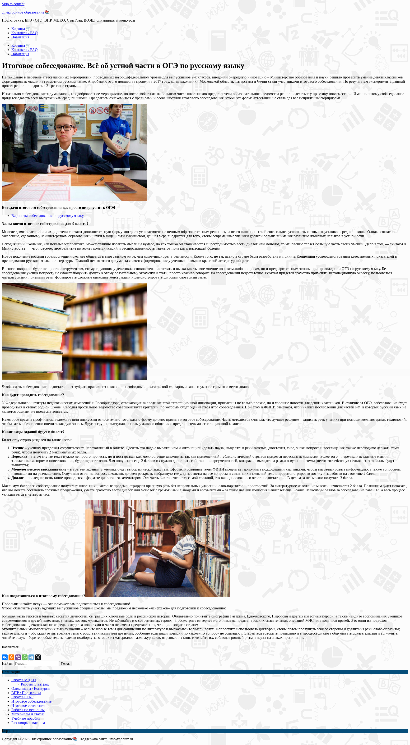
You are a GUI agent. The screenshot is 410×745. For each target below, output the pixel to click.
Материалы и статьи (27, 714)
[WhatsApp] (25, 657)
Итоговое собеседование (31, 701)
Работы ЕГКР (22, 697)
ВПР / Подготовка (26, 693)
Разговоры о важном (28, 723)
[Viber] (18, 657)
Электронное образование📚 (25, 12)
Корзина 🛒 (21, 29)
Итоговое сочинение (28, 706)
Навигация (20, 37)
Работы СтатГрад (35, 684)
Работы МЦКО (23, 680)
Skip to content (13, 4)
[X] (38, 657)
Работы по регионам (28, 710)
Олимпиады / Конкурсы (30, 688)
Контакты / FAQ (24, 33)
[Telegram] (31, 657)
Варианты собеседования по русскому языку (47, 216)
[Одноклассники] (11, 657)
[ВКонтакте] (5, 657)
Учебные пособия (25, 718)
